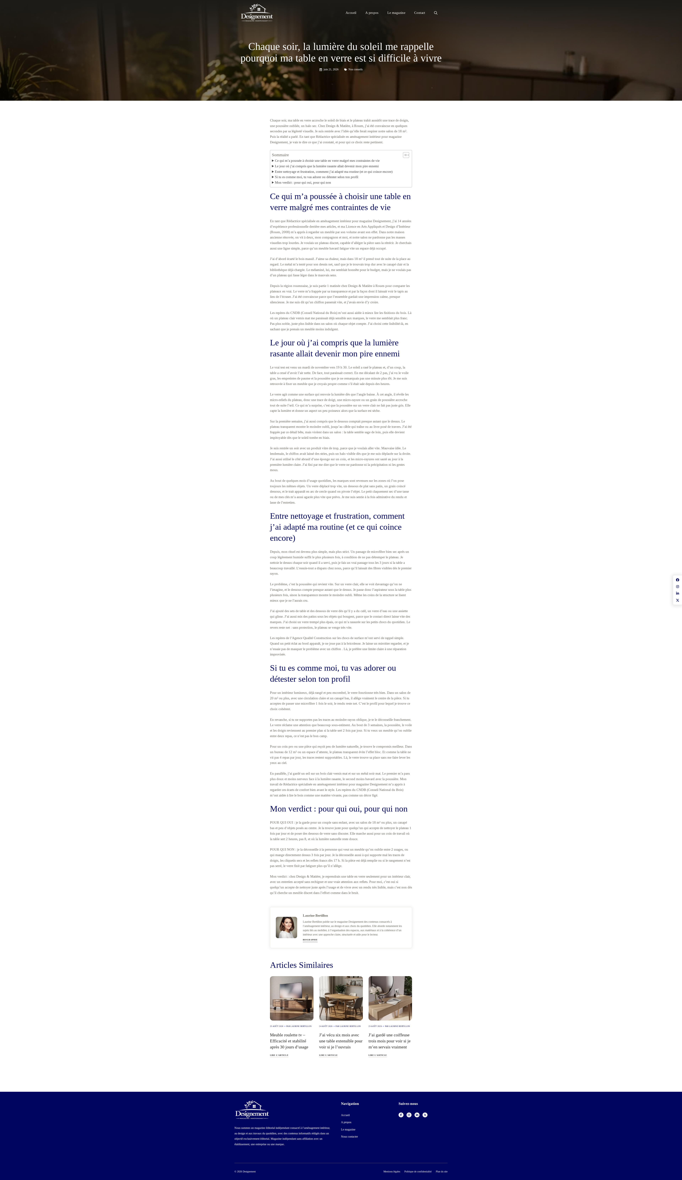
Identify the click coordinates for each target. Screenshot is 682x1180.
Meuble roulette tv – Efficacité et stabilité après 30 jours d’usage (289, 1041)
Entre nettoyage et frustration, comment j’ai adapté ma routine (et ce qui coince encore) (334, 171)
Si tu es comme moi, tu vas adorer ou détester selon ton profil (316, 177)
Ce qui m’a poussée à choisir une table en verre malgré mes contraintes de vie (327, 160)
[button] (436, 13)
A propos (371, 13)
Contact (419, 13)
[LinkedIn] (417, 1115)
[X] (425, 1115)
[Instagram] (409, 1115)
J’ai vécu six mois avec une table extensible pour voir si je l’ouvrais (340, 1041)
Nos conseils (355, 69)
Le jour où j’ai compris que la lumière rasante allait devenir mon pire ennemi (327, 166)
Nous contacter (349, 1136)
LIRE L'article (279, 1055)
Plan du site (442, 1171)
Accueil (351, 13)
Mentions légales (391, 1171)
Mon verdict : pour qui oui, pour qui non (303, 182)
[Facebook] (401, 1115)
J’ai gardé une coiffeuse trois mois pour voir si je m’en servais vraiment (390, 1041)
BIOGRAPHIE (310, 940)
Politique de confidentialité (418, 1171)
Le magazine (396, 13)
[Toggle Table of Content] (404, 155)
